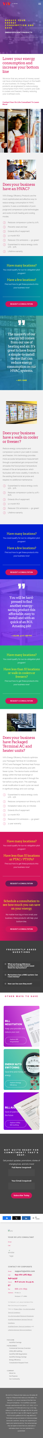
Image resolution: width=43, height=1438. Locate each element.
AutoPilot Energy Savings (17, 1357)
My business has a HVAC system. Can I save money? (23, 976)
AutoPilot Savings (15, 1342)
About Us (12, 1373)
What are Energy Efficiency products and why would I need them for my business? (21, 966)
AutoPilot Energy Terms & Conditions (19, 1326)
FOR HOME (10, 1340)
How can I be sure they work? (20, 984)
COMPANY (10, 1371)
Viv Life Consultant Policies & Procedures (21, 1316)
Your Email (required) (21, 1181)
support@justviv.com (25, 1271)
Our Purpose (13, 1376)
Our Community (14, 1379)
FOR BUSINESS (12, 1346)
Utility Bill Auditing (15, 1351)
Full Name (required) (21, 1167)
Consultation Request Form (18, 1363)
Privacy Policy (18, 1309)
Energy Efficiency (15, 1360)
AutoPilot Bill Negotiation (18, 1354)
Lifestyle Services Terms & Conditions (20, 1330)
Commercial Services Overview (20, 1348)
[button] (39, 4)
